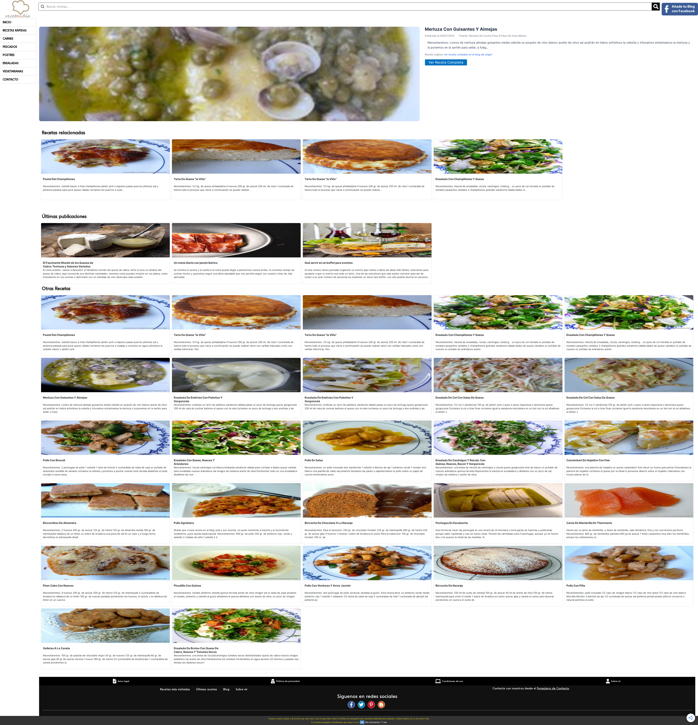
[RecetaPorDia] (18, 9)
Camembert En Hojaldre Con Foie (588, 460)
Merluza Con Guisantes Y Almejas (65, 397)
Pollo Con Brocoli (54, 460)
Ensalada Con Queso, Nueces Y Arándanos (194, 462)
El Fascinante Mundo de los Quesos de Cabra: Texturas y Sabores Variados (68, 264)
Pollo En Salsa (314, 460)
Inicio (7, 22)
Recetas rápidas (15, 30)
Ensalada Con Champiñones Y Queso (460, 179)
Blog (226, 689)
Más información (372, 722)
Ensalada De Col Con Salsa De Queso (460, 397)
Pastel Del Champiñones (59, 179)
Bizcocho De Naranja (449, 585)
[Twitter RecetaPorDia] (362, 704)
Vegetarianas (13, 71)
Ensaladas (11, 63)
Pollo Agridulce (184, 523)
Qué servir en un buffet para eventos (329, 262)
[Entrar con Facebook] (680, 9)
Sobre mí (242, 689)
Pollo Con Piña (575, 585)
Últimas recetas (207, 689)
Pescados (10, 47)
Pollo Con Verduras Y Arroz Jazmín (328, 585)
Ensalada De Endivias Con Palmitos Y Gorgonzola (198, 399)
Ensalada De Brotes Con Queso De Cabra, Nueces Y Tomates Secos (196, 650)
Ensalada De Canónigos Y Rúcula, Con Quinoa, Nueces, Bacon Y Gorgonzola (460, 462)
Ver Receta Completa (446, 62)
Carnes (8, 38)
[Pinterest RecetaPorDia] (372, 704)
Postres (9, 55)
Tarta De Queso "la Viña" (190, 179)
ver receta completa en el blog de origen (468, 54)
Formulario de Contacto (553, 688)
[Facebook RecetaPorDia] (352, 704)
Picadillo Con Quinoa (187, 585)
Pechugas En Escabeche (452, 523)
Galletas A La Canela (56, 648)
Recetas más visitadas (175, 689)
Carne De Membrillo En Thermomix (589, 523)
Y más (384, 722)
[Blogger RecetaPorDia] (382, 704)
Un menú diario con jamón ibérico (196, 262)
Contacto (10, 79)
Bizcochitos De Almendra (59, 523)
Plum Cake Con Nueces (58, 585)
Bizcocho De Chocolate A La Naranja (329, 523)
